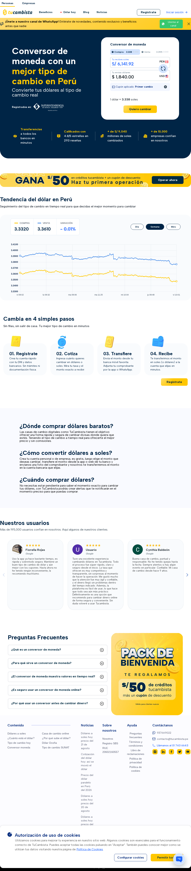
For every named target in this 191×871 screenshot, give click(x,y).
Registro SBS (110, 743)
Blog (86, 12)
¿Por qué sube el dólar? (56, 738)
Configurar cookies (130, 857)
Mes (173, 226)
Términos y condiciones (136, 743)
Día (137, 226)
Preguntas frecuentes (135, 735)
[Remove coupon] (165, 86)
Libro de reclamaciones (135, 752)
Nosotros (107, 738)
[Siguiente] (187, 575)
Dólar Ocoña (49, 742)
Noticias (102, 12)
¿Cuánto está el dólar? (21, 738)
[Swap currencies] (163, 68)
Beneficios (45, 12)
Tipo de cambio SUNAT (55, 747)
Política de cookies (135, 769)
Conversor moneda (18, 747)
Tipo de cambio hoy (19, 742)
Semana (155, 226)
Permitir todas (167, 857)
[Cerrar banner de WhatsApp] (189, 24)
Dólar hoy (69, 12)
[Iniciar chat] (179, 859)
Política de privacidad (135, 760)
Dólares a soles (16, 733)
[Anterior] (3, 575)
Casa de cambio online (55, 733)
